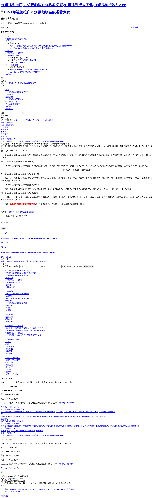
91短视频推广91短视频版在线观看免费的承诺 (23, 335)
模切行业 (21, 62)
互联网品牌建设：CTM (10, 407)
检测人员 (9, 322)
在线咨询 (70, 489)
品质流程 (9, 317)
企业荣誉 (28, 70)
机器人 (13, 60)
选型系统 (9, 109)
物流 (18, 60)
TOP (2, 485)
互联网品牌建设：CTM (10, 468)
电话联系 (21, 492)
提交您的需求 (88, 266)
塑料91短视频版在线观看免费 (53, 46)
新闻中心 (21, 72)
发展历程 (36, 70)
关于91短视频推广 (12, 65)
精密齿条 (36, 48)
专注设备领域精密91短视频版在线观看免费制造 (24, 328)
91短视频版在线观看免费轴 (21, 48)
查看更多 (49, 48)
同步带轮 (37, 46)
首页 (7, 36)
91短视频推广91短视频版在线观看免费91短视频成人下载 (28, 330)
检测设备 (9, 319)
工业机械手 (24, 60)
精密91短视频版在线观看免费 (22, 46)
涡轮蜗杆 (43, 261)
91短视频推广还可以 (13, 282)
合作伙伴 (9, 285)
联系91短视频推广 (32, 72)
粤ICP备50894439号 (67, 403)
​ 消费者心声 (10, 287)
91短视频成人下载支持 (14, 53)
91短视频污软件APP (13, 55)
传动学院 (9, 74)
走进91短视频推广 (17, 70)
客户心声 (43, 70)
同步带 (43, 48)
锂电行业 (33, 60)
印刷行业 (14, 62)
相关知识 (49, 120)
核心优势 (9, 278)
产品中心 (9, 41)
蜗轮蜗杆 (69, 46)
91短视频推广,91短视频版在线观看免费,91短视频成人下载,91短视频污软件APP (63, 5)
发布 (3, 228)
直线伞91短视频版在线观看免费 (21, 212)
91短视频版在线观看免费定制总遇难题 (20, 273)
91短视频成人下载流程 (14, 280)
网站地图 (4, 496)
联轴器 (8, 310)
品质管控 (9, 51)
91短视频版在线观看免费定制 (17, 39)
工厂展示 (14, 72)
